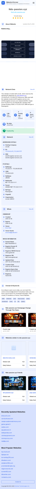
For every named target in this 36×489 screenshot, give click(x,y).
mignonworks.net (7, 469)
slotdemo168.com (7, 463)
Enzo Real (8, 228)
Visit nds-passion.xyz (18, 12)
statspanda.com (6, 433)
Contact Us (18, 481)
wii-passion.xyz (8, 393)
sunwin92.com (6, 471)
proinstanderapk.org (8, 466)
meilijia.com (5, 441)
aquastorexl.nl (6, 430)
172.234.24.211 (9, 151)
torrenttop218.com (7, 457)
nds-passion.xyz (21, 95)
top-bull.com (5, 452)
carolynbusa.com (7, 418)
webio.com (5, 427)
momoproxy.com (7, 438)
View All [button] (32, 89)
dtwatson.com (6, 460)
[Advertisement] (17, 35)
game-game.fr (6, 424)
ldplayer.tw (5, 454)
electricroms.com (9, 358)
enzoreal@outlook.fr (11, 232)
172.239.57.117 (18, 151)
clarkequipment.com (8, 435)
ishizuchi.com (5, 416)
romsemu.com (6, 477)
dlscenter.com (6, 474)
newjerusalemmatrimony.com (11, 421)
